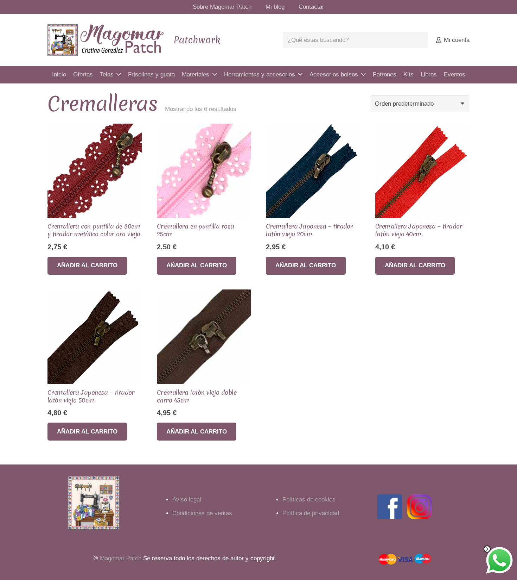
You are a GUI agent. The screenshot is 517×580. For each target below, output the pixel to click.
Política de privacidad (310, 513)
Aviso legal (186, 499)
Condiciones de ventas (202, 513)
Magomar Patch (120, 558)
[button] (87, 266)
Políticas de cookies (309, 499)
